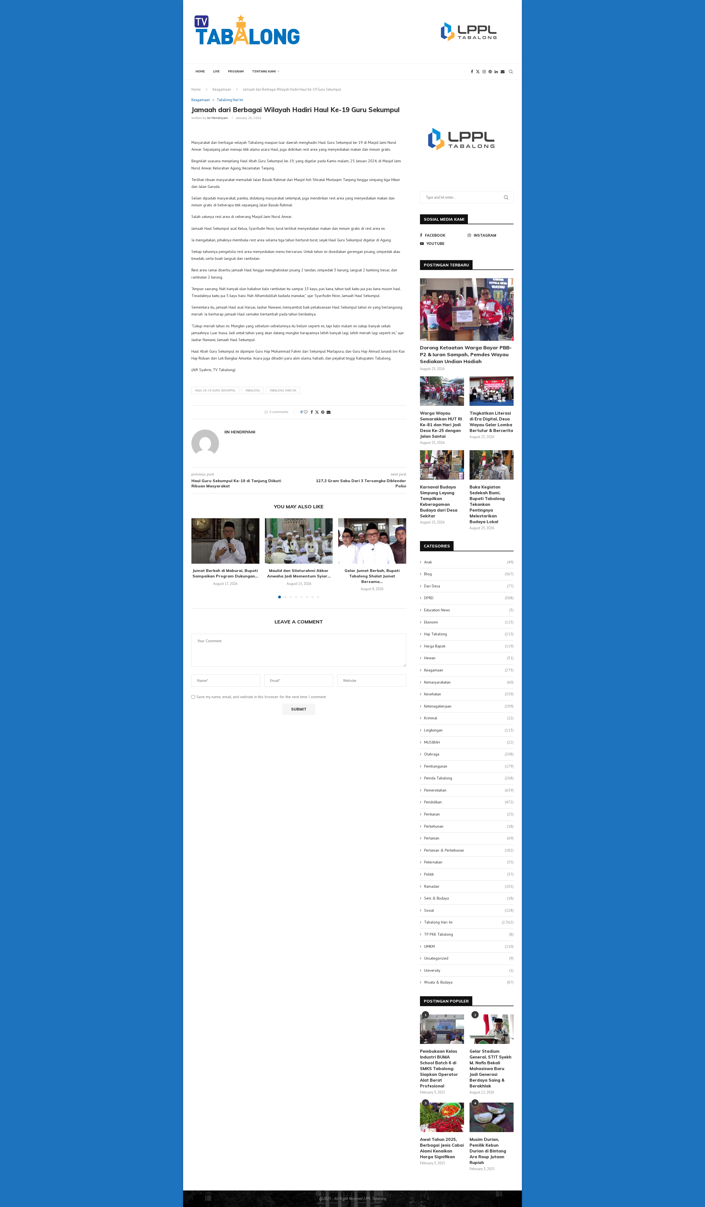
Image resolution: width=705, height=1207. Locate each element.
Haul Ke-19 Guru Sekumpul (215, 390)
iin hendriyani (217, 118)
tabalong (252, 390)
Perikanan (469, 814)
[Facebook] (472, 72)
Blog (469, 573)
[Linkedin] (496, 72)
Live (216, 71)
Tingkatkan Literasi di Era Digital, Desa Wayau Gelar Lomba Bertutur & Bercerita (491, 422)
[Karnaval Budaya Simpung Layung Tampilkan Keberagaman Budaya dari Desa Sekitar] (442, 465)
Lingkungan (469, 730)
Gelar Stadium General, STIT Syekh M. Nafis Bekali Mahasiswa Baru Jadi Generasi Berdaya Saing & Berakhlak (490, 1069)
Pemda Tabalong (469, 778)
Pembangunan (469, 766)
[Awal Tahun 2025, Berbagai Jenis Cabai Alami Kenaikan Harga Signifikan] (442, 1117)
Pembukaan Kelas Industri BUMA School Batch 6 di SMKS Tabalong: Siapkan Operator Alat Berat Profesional (439, 1069)
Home (200, 71)
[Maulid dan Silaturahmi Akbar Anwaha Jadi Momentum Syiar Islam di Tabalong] (299, 540)
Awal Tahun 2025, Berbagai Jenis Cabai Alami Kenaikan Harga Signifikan (442, 1148)
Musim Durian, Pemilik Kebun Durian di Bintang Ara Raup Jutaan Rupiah (488, 1151)
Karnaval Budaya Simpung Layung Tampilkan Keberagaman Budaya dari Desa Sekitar (438, 501)
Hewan (469, 657)
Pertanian (469, 838)
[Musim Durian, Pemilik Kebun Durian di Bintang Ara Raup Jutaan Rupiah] (492, 1117)
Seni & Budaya (469, 898)
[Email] (503, 72)
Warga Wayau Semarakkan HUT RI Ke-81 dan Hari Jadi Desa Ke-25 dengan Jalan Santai (441, 425)
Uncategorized (469, 958)
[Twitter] (478, 72)
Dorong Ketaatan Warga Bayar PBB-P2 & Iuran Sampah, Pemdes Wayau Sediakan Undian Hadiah (466, 354)
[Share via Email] (328, 412)
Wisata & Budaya (469, 982)
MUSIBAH (469, 742)
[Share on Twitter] (317, 412)
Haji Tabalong (469, 633)
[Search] (511, 72)
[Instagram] (484, 72)
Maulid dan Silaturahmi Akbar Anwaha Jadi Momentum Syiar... (298, 573)
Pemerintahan (469, 790)
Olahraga (469, 754)
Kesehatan (469, 694)
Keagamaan (222, 89)
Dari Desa (469, 586)
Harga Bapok (469, 646)
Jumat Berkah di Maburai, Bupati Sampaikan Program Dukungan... (225, 573)
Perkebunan (469, 826)
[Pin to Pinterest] (322, 412)
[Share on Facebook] (312, 412)
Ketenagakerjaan (469, 706)
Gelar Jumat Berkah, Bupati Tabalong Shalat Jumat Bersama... (372, 576)
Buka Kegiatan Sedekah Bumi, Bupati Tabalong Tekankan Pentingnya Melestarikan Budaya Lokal (487, 504)
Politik (469, 874)
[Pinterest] (490, 72)
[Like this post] (306, 412)
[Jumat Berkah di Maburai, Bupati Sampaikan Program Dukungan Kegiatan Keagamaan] (225, 540)
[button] (199, 558)
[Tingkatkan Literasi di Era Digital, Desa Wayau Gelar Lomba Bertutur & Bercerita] (492, 391)
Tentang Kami (264, 71)
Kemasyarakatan (469, 682)
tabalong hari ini (282, 390)
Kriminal (469, 717)
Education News (469, 609)
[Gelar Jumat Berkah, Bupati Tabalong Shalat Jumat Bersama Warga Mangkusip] (372, 540)
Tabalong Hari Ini (469, 922)
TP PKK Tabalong (469, 934)
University (469, 970)
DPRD (469, 597)
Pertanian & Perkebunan (469, 850)
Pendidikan (469, 802)
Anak (469, 562)
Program (236, 71)
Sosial (469, 910)
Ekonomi (469, 622)
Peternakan (469, 862)
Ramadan (469, 886)
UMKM (469, 946)
